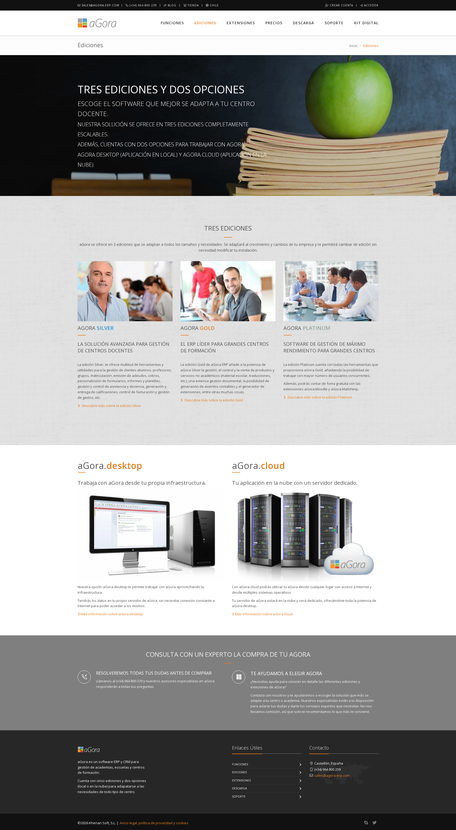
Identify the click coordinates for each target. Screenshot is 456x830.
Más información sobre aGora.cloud (263, 614)
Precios (273, 22)
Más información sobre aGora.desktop (111, 614)
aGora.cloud (201, 154)
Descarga (303, 22)
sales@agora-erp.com (99, 5)
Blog (171, 5)
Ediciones (205, 22)
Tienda (193, 5)
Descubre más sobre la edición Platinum (319, 397)
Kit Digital (366, 22)
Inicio (353, 45)
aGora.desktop (98, 154)
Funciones (172, 22)
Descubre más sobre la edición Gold (213, 400)
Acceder (370, 5)
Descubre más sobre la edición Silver (111, 405)
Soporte (334, 22)
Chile (214, 5)
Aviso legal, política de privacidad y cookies (154, 823)
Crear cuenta (341, 5)
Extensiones (241, 22)
